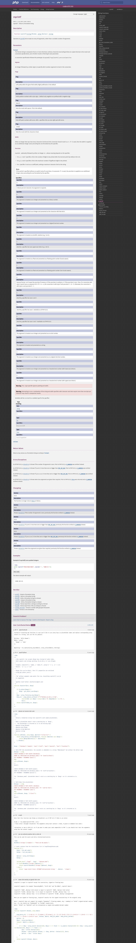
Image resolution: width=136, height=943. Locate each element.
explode (101, 38)
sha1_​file (101, 97)
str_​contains (102, 106)
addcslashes (102, 16)
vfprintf (101, 197)
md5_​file (101, 69)
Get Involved (45, 2)
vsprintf (101, 201)
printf (100, 84)
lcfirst (100, 59)
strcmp (101, 137)
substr (100, 184)
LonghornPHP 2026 (68, 6)
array (39, 34)
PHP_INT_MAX (61, 468)
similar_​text (102, 99)
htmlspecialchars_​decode (105, 53)
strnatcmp (101, 156)
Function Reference (24, 9)
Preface (15, 9)
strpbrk (101, 161)
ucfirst (100, 193)
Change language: (78, 14)
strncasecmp (102, 157)
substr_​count (102, 188)
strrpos (101, 171)
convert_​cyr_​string (103, 207)
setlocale (101, 93)
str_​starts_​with (103, 129)
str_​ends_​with (102, 110)
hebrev (101, 44)
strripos (101, 169)
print (100, 82)
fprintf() (17, 598)
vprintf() (17, 600)
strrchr (100, 165)
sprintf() (22, 38)
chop (100, 21)
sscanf (100, 104)
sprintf (100, 103)
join (100, 57)
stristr (100, 150)
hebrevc (101, 208)
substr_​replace (103, 190)
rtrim (100, 91)
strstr (100, 174)
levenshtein (102, 61)
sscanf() (17, 604)
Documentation (35, 2)
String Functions (50, 9)
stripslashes (102, 148)
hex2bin (101, 46)
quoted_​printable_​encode (105, 87)
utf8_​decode (102, 212)
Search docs (106, 2)
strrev (100, 167)
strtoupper (101, 180)
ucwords (101, 195)
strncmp (101, 159)
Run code (16, 572)
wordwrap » (120, 9)
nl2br (100, 74)
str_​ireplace (102, 116)
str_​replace (102, 122)
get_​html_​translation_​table (106, 42)
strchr (100, 135)
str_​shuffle (101, 125)
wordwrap (101, 203)
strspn (100, 173)
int (17, 420)
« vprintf (111, 9)
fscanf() (17, 606)
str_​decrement (102, 108)
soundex (101, 101)
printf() (17, 594)
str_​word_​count (103, 131)
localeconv (102, 63)
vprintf (100, 199)
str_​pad (101, 118)
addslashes (102, 18)
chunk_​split (102, 25)
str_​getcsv (101, 112)
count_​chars (102, 31)
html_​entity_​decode (104, 48)
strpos (100, 163)
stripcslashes (102, 144)
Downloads (25, 2)
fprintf (100, 40)
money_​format (102, 210)
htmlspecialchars (103, 52)
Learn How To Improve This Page (22, 620)
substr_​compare (103, 186)
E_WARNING (69, 464)
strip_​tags (101, 142)
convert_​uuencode (103, 29)
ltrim (100, 65)
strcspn (101, 140)
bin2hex (101, 19)
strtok (100, 176)
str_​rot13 (101, 123)
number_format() (20, 607)
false (73, 479)
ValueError (26, 464)
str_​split (101, 127)
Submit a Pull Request (38, 620)
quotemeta (102, 89)
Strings (42, 9)
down (17, 652)
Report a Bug (49, 620)
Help (53, 2)
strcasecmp (102, 133)
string (29, 34)
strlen (100, 152)
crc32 (100, 33)
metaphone (102, 70)
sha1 (100, 95)
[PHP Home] (16, 2)
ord (100, 78)
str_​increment (102, 114)
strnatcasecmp (103, 154)
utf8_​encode (102, 214)
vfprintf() (17, 602)
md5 (100, 67)
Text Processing (35, 9)
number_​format (103, 76)
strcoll (100, 139)
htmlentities (102, 50)
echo (100, 36)
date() (17, 609)
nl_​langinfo (102, 72)
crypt (100, 35)
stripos (101, 146)
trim (100, 191)
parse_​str (101, 80)
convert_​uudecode (103, 27)
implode (101, 55)
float (18, 432)
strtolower (101, 178)
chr (100, 23)
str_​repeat (101, 120)
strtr (100, 182)
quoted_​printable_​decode (105, 86)
